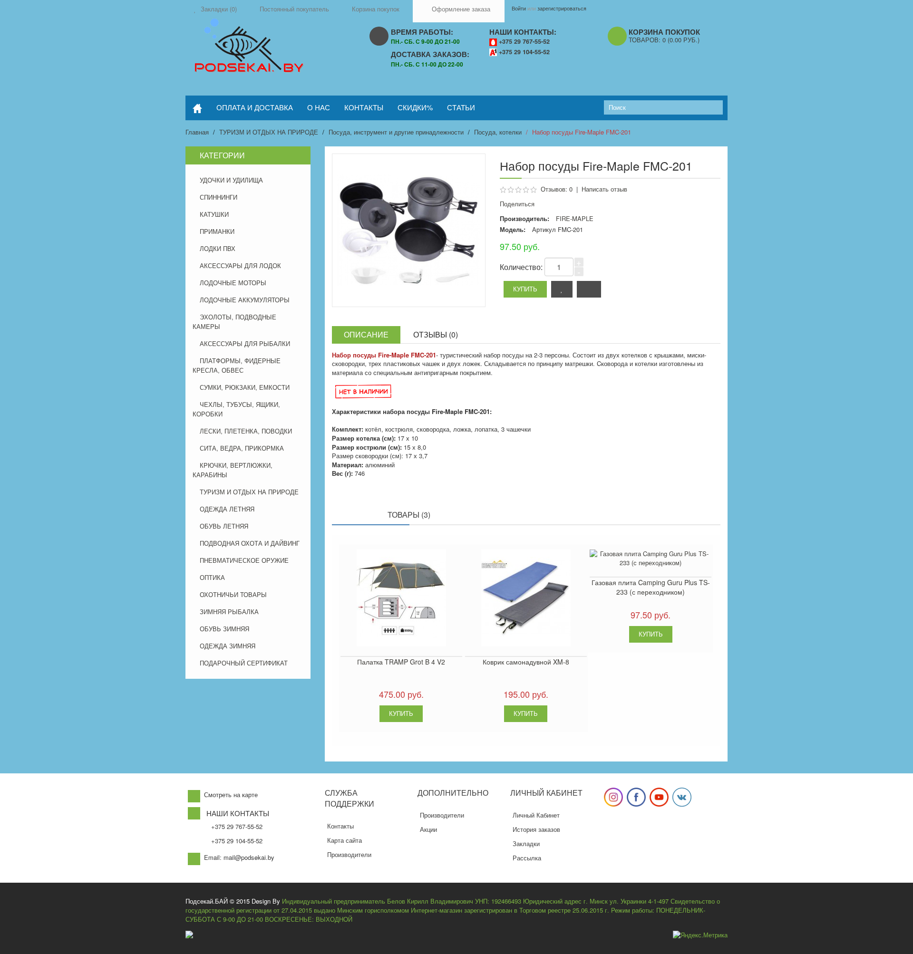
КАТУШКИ (214, 214)
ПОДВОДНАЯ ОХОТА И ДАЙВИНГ (250, 543)
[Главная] (197, 108)
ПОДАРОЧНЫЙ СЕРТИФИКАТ (244, 662)
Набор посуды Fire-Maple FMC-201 (581, 131)
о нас (318, 107)
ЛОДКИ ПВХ (217, 248)
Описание (366, 334)
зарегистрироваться (561, 8)
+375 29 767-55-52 (524, 41)
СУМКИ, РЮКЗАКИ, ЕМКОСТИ (245, 387)
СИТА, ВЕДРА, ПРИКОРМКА (242, 448)
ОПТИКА (212, 577)
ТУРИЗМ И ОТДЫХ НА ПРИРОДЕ (268, 131)
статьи (461, 107)
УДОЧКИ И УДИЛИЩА (231, 179)
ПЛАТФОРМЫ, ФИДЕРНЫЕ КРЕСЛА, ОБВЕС (237, 365)
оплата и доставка (254, 107)
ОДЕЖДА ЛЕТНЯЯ (227, 508)
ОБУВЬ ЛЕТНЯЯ (224, 525)
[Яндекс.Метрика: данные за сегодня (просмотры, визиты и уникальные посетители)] (700, 935)
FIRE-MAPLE (574, 218)
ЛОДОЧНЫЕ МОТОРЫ (233, 282)
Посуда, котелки (498, 131)
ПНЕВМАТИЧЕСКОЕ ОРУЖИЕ (244, 560)
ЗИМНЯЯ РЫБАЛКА (229, 611)
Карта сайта (344, 840)
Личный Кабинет (536, 814)
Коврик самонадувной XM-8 (526, 661)
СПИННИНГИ (218, 197)
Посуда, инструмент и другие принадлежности (396, 131)
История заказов (536, 829)
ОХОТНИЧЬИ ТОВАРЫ (233, 594)
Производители (349, 854)
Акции (428, 829)
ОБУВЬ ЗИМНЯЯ (224, 628)
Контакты (340, 825)
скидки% (415, 107)
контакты (363, 107)
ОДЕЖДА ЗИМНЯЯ (227, 645)
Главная (197, 131)
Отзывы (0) (435, 334)
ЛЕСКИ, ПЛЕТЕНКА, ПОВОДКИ (246, 430)
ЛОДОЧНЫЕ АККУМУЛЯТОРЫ (245, 299)
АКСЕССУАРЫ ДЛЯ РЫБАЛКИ (245, 343)
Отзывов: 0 (557, 188)
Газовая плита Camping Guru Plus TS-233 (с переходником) (651, 587)
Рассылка (527, 857)
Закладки (526, 843)
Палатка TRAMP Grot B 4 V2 (401, 661)
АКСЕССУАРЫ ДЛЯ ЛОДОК (240, 265)
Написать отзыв (604, 188)
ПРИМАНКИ (217, 231)
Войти (519, 8)
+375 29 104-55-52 (524, 52)
